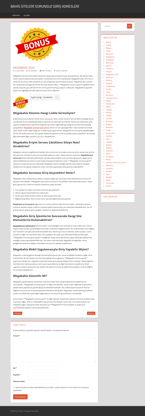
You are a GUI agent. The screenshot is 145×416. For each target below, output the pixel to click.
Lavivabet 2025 (111, 98)
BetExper (109, 127)
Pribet (108, 51)
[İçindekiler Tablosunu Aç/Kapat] (56, 97)
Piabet (108, 130)
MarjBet (109, 177)
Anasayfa (16, 15)
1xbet (108, 92)
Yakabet (109, 110)
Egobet (108, 66)
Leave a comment (61, 71)
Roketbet (109, 121)
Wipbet (108, 48)
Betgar (108, 101)
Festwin (109, 112)
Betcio (108, 159)
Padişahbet (110, 57)
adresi (36, 128)
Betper (108, 42)
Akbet (108, 180)
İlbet (107, 139)
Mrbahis (109, 80)
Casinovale (110, 183)
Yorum (16, 336)
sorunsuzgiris (32, 71)
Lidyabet (109, 142)
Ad (15, 368)
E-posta (17, 375)
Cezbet (108, 89)
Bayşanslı (109, 54)
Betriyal (90, 313)
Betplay (109, 124)
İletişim (26, 15)
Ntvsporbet (110, 133)
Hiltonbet (109, 68)
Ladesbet (109, 151)
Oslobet (109, 118)
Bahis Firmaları (46, 71)
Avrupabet (110, 157)
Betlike (108, 186)
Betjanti (109, 145)
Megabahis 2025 (112, 74)
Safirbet (109, 136)
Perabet (109, 171)
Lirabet (108, 45)
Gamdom (40, 136)
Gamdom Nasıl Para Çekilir (116, 162)
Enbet (108, 154)
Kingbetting (110, 86)
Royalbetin (110, 60)
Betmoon (18, 313)
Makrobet (109, 165)
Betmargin (110, 63)
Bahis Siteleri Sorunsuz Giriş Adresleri (45, 6)
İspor (108, 174)
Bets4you (109, 95)
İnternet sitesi (19, 381)
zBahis (108, 107)
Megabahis (49, 119)
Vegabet (109, 83)
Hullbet (108, 115)
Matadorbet (110, 104)
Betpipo (109, 148)
